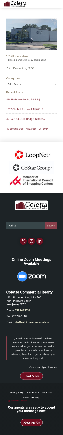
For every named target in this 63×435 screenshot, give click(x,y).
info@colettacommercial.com (32, 322)
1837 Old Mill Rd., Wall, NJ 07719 (24, 109)
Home (25, 397)
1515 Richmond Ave (17, 56)
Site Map (34, 397)
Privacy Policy (16, 392)
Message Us (31, 422)
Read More (31, 376)
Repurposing (39, 59)
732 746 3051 (22, 310)
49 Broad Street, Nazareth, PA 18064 (27, 128)
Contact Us (46, 392)
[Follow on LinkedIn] (39, 241)
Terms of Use (32, 392)
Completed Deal (24, 59)
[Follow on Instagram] (31, 241)
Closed (11, 59)
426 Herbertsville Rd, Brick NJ (23, 99)
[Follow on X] (23, 241)
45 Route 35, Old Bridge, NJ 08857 (25, 119)
